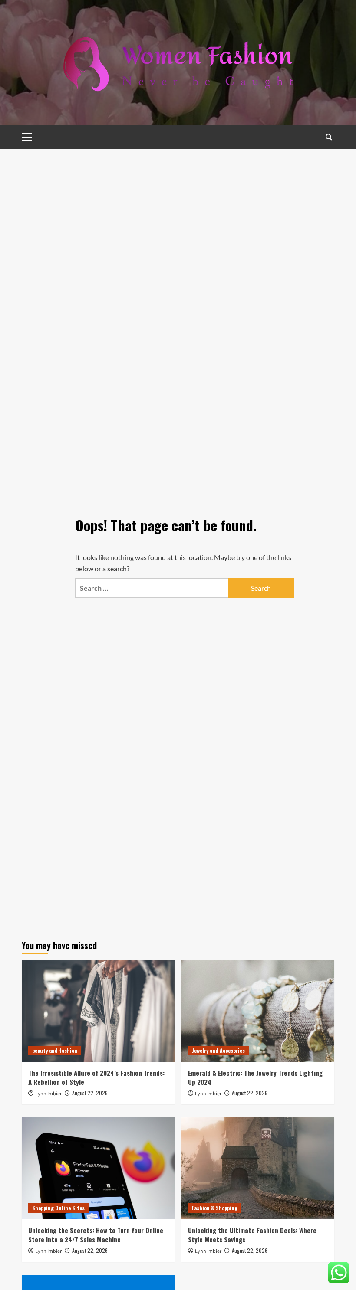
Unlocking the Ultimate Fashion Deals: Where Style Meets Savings (252, 1234)
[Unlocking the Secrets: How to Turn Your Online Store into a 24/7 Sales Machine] (98, 1168)
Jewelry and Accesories (218, 1050)
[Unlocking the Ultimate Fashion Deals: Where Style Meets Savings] (258, 1168)
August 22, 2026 (90, 1093)
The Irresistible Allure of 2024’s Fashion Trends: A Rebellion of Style (96, 1077)
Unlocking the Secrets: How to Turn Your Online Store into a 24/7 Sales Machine (95, 1234)
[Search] (328, 136)
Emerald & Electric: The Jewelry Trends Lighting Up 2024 (255, 1077)
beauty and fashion (54, 1050)
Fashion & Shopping (214, 1207)
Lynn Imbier (48, 1093)
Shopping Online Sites (58, 1207)
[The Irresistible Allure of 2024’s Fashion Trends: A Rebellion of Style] (98, 1011)
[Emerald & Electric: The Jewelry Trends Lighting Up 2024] (258, 1011)
